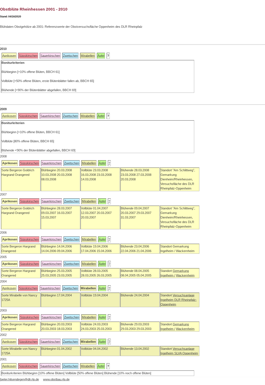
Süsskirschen (28, 55)
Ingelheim (167, 300)
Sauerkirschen (50, 55)
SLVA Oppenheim (186, 353)
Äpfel (101, 55)
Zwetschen (70, 55)
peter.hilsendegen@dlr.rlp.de (20, 379)
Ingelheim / (167, 275)
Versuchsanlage (183, 295)
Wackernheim (185, 275)
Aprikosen (9, 55)
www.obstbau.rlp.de (56, 379)
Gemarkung (181, 271)
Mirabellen (88, 55)
